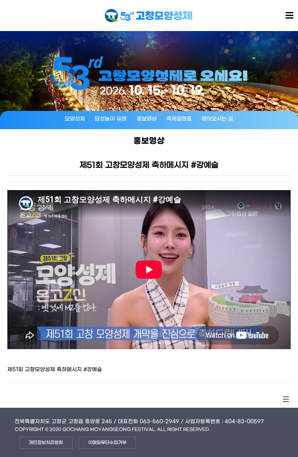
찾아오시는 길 (217, 119)
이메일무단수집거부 (107, 442)
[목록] (286, 399)
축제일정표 (179, 119)
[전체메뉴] (289, 16)
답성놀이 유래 (110, 119)
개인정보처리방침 (46, 442)
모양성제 (75, 119)
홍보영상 (147, 119)
